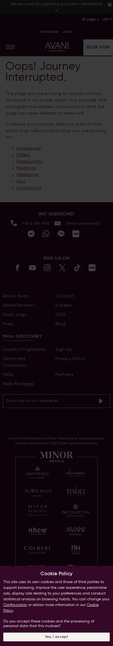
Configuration (15, 605)
